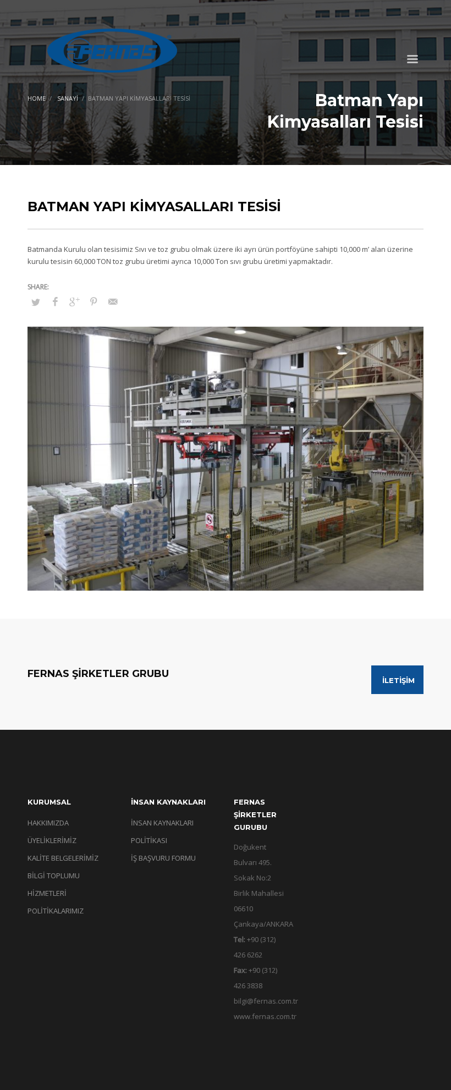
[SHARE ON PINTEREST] (93, 301)
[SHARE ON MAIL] (113, 301)
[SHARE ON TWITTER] (36, 302)
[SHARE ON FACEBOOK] (55, 301)
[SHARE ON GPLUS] (74, 301)
